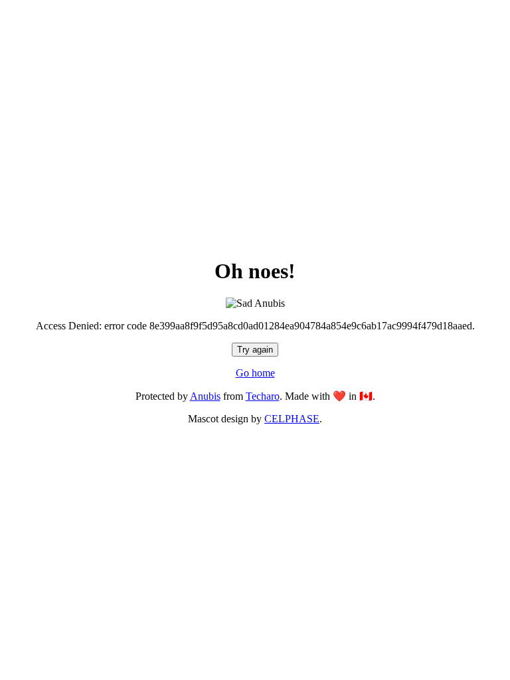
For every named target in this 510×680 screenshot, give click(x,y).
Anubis (205, 396)
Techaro (263, 396)
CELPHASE (291, 418)
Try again (255, 350)
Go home (255, 373)
